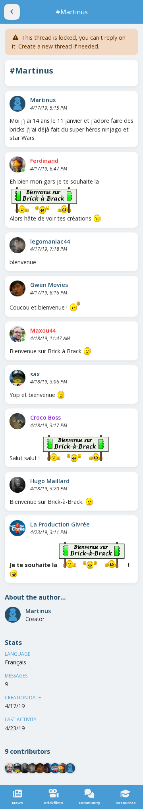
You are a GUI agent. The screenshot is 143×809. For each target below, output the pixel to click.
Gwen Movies (49, 284)
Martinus (43, 100)
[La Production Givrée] (17, 528)
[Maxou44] (17, 334)
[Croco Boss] (17, 421)
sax (35, 374)
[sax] (17, 378)
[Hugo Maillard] (17, 485)
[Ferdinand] (17, 164)
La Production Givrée (60, 524)
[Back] (12, 12)
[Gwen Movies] (17, 288)
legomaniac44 (50, 241)
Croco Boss (45, 417)
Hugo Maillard (50, 481)
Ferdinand (44, 161)
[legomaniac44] (17, 245)
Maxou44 (43, 330)
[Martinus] (17, 104)
